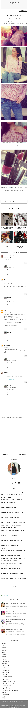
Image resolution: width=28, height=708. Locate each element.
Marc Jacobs (15, 543)
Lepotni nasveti (5, 540)
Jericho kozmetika (16, 525)
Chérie (14, 3)
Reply (26, 262)
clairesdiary (7, 345)
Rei (5, 311)
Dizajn (18, 515)
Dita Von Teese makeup (10, 515)
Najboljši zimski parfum (6, 548)
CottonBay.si (15, 510)
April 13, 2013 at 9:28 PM (11, 387)
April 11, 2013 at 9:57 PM (8, 312)
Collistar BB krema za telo (9, 681)
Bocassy (3, 497)
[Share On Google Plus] (11, 202)
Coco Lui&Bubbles (7, 676)
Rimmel (15, 571)
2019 (3, 647)
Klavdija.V (9, 266)
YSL (7, 578)
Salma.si (21, 571)
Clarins (22, 504)
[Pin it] (13, 202)
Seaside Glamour (7, 678)
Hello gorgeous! (7, 687)
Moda (7, 545)
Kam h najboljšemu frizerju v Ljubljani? (16, 603)
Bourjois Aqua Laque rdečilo (8, 499)
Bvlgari (3, 502)
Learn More (12, 707)
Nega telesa (21, 553)
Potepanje (19, 563)
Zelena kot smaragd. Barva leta (10, 690)
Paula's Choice (16, 560)
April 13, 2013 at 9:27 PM (11, 360)
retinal (10, 571)
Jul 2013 (5, 669)
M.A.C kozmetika (18, 540)
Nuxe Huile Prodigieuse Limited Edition (10, 555)
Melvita (21, 543)
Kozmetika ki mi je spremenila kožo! (9, 535)
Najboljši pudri (14, 545)
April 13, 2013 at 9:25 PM (11, 333)
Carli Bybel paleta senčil (7, 504)
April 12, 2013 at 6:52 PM (8, 373)
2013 (3, 658)
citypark (17, 504)
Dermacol (17, 512)
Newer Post (5, 454)
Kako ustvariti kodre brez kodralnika (10, 530)
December (3, 512)
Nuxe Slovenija (4, 558)
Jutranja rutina (12, 527)
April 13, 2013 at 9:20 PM (11, 299)
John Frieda (4, 527)
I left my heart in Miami (9, 379)
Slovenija (22, 573)
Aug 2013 (5, 667)
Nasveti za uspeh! (5, 553)
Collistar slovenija (6, 510)
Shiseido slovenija (14, 573)
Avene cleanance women (11, 494)
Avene (2, 494)
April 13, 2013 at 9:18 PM (11, 267)
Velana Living (21, 576)
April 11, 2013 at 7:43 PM (8, 257)
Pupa (18, 568)
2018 (3, 649)
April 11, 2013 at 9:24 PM (8, 281)
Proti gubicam (12, 568)
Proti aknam (4, 568)
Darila (21, 510)
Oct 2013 (5, 663)
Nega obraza (14, 553)
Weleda (3, 578)
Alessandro (10, 492)
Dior (2, 515)
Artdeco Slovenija (19, 492)
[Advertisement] (14, 437)
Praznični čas (4, 565)
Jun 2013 (5, 670)
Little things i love (7, 688)
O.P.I (24, 558)
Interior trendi (22, 522)
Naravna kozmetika (20, 550)
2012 (3, 696)
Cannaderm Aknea (11, 502)
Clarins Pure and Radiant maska (8, 507)
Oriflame (3, 560)
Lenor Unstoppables (21, 537)
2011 (3, 697)
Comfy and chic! (7, 685)
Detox (22, 512)
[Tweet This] (6, 202)
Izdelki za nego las (5, 525)
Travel (7, 576)
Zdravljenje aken (5, 581)
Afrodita (3, 492)
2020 (3, 645)
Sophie (6, 372)
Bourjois (9, 497)
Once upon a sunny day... (9, 683)
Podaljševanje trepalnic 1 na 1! (8, 563)
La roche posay (4, 537)
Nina (5, 279)
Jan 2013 (5, 694)
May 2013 (5, 672)
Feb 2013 (5, 692)
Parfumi (9, 560)
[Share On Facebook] (8, 202)
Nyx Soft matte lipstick (15, 558)
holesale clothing (18, 144)
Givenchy (9, 522)
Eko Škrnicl (4, 520)
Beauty (20, 494)
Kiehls (22, 530)
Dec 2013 (5, 659)
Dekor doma (10, 512)
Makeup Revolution (6, 543)
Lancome (12, 537)
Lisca (11, 540)
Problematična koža (21, 565)
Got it (17, 707)
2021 (3, 643)
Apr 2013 (5, 674)
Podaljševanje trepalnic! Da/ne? (14, 629)
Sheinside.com (4, 573)
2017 (3, 650)
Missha (3, 545)
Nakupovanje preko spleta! (7, 550)
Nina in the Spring (9, 255)
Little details (6, 679)
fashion (3, 522)
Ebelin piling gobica (15, 517)
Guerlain (15, 522)
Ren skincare (4, 571)
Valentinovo (13, 576)
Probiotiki (11, 565)
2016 (3, 652)
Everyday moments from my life (15, 520)
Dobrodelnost (5, 517)
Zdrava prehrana (22, 578)
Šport (2, 576)
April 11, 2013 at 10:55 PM (8, 347)
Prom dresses (11, 144)
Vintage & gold (10, 611)
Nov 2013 (5, 661)
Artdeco (9, 187)
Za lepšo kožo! (13, 578)
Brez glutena (20, 499)
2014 (3, 656)
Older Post (22, 454)
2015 (3, 654)
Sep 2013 (5, 665)
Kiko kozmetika (5, 532)
